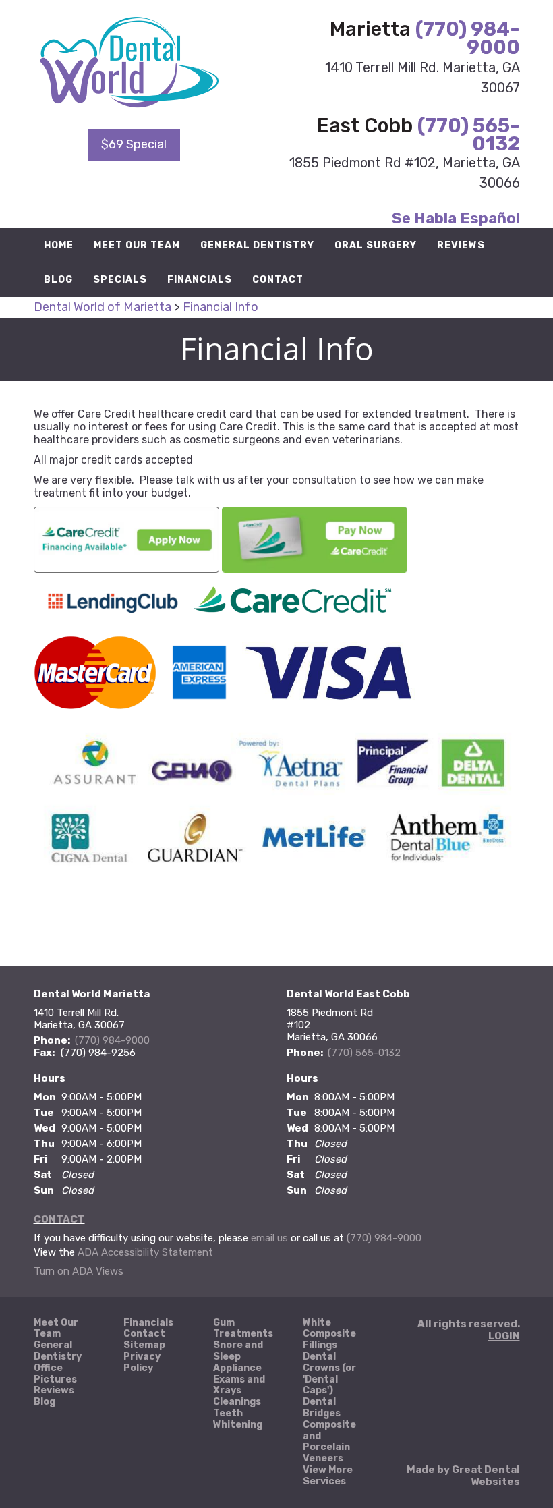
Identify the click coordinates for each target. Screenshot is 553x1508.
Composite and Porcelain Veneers (329, 1442)
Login (504, 1336)
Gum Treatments (243, 1329)
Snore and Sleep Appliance (238, 1357)
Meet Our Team (56, 1329)
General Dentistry (257, 245)
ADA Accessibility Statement (145, 1252)
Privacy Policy (142, 1362)
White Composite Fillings (329, 1334)
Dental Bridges (322, 1408)
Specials (120, 279)
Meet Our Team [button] (137, 245)
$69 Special (134, 144)
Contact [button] (277, 279)
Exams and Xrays (239, 1385)
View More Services (328, 1476)
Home (59, 245)
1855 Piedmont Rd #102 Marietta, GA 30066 (332, 1025)
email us (269, 1238)
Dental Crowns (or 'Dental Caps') (329, 1373)
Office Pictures (55, 1374)
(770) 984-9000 (467, 38)
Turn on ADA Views (78, 1271)
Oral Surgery (375, 245)
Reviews (461, 245)
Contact (59, 1219)
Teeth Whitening (237, 1419)
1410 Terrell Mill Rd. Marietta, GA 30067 (79, 1019)
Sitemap (144, 1345)
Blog (58, 279)
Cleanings (237, 1402)
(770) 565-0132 (468, 134)
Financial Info (220, 307)
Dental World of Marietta (102, 307)
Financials (199, 279)
